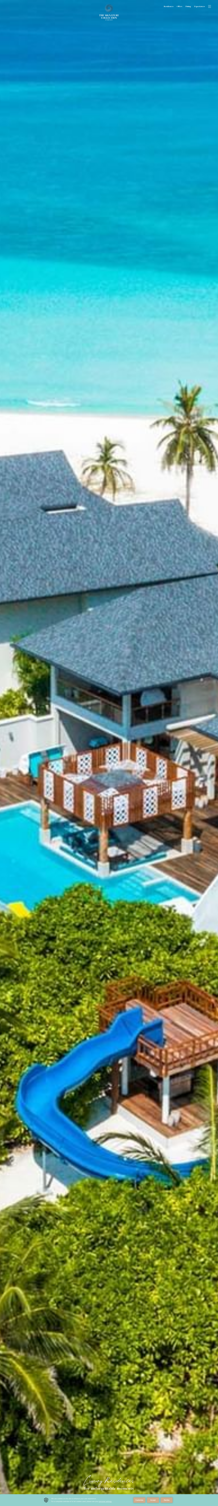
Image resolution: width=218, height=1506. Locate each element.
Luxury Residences (109, 1480)
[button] (209, 6)
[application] (109, 1500)
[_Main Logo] (109, 11)
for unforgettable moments (109, 1488)
